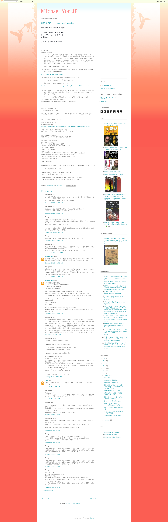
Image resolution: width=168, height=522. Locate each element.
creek (46, 380)
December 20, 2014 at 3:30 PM (54, 203)
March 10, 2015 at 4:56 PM (52, 414)
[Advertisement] (114, 48)
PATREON (103, 101)
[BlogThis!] (69, 186)
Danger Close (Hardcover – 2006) (113, 174)
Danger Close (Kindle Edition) (112, 171)
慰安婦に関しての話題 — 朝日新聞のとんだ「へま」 (113, 393)
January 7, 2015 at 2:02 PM (53, 334)
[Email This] (67, 186)
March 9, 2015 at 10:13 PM (52, 399)
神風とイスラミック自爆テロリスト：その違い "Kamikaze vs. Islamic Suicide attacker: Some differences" (115, 338)
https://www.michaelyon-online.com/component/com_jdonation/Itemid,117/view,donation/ (65, 86)
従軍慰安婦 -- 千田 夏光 (111, 382)
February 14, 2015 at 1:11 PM (53, 376)
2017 (104, 366)
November (107, 420)
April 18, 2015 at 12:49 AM (52, 487)
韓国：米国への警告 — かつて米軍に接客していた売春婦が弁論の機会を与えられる (113, 386)
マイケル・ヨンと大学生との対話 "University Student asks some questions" (113, 297)
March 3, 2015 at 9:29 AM (52, 387)
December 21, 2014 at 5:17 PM (54, 232)
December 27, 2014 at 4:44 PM (54, 313)
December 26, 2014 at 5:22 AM (54, 263)
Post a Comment (48, 491)
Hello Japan (107, 377)
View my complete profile (108, 88)
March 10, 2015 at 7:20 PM (52, 442)
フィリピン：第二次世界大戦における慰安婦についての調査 (113, 404)
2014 (104, 373)
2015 (104, 371)
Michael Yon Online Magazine (112, 437)
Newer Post (45, 499)
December (107, 375)
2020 (104, 358)
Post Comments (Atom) (73, 503)
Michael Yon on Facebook (111, 432)
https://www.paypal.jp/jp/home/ (52, 74)
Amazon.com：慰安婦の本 (111, 380)
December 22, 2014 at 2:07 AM (54, 240)
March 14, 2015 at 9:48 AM (52, 454)
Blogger (92, 518)
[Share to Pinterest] (75, 186)
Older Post (93, 499)
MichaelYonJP (49, 256)
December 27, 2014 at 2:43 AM (54, 277)
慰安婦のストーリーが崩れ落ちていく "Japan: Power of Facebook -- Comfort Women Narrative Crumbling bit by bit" (115, 287)
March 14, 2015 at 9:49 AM (52, 466)
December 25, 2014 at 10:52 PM (54, 253)
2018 (104, 363)
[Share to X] (71, 186)
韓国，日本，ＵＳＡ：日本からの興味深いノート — (113, 397)
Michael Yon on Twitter (110, 434)
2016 (104, 368)
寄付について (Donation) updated (113, 401)
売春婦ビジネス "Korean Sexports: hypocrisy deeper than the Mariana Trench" (114, 325)
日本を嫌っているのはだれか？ (112, 390)
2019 (104, 361)
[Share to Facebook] (73, 186)
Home (69, 499)
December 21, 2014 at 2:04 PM (54, 213)
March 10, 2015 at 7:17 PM (52, 430)
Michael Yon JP (59, 11)
